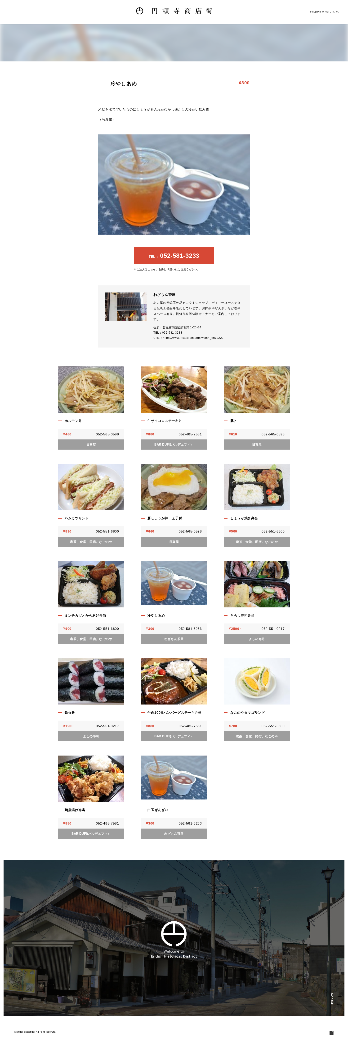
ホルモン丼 (73, 421)
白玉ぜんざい (157, 810)
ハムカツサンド (77, 518)
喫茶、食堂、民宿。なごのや (91, 542)
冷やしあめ (156, 615)
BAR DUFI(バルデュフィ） (174, 444)
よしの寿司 (257, 639)
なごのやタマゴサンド (247, 712)
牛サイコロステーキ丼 (164, 421)
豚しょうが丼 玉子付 (164, 518)
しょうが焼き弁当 (244, 518)
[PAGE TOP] (332, 988)
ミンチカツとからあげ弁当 (85, 615)
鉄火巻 (70, 712)
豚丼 (233, 421)
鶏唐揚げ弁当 (75, 810)
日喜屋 (91, 444)
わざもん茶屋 (164, 294)
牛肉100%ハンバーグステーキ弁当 (174, 712)
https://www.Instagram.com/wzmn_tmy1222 (193, 338)
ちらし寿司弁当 (242, 615)
